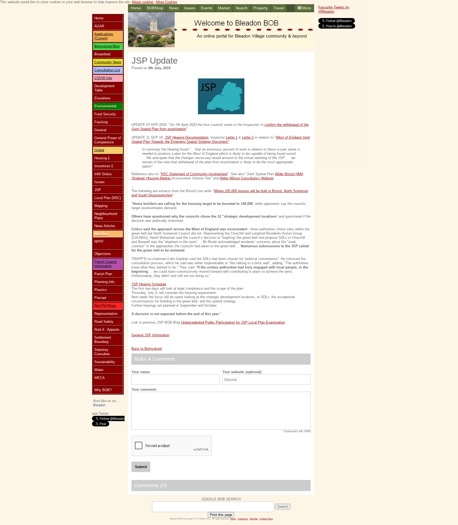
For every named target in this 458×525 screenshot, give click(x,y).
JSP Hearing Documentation (186, 137)
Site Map (254, 519)
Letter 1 (231, 137)
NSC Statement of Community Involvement (194, 174)
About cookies (143, 2)
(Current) (101, 38)
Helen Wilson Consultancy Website (247, 178)
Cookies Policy (266, 519)
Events (206, 8)
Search (242, 8)
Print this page (221, 515)
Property (260, 8)
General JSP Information (150, 335)
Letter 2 (248, 137)
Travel (279, 8)
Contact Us (243, 519)
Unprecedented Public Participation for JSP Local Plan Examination (233, 322)
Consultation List (107, 70)
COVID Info (103, 78)
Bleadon (99, 405)
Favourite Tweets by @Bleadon (333, 9)
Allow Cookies (166, 2)
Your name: (140, 372)
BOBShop (155, 8)
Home (136, 8)
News (173, 8)
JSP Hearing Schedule (148, 284)
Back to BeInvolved (146, 349)
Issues (189, 8)
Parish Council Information (105, 264)
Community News (107, 62)
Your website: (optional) (241, 372)
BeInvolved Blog (107, 46)
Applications (103, 34)
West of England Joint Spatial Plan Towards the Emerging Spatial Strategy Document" (220, 139)
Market (224, 8)
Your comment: (144, 389)
